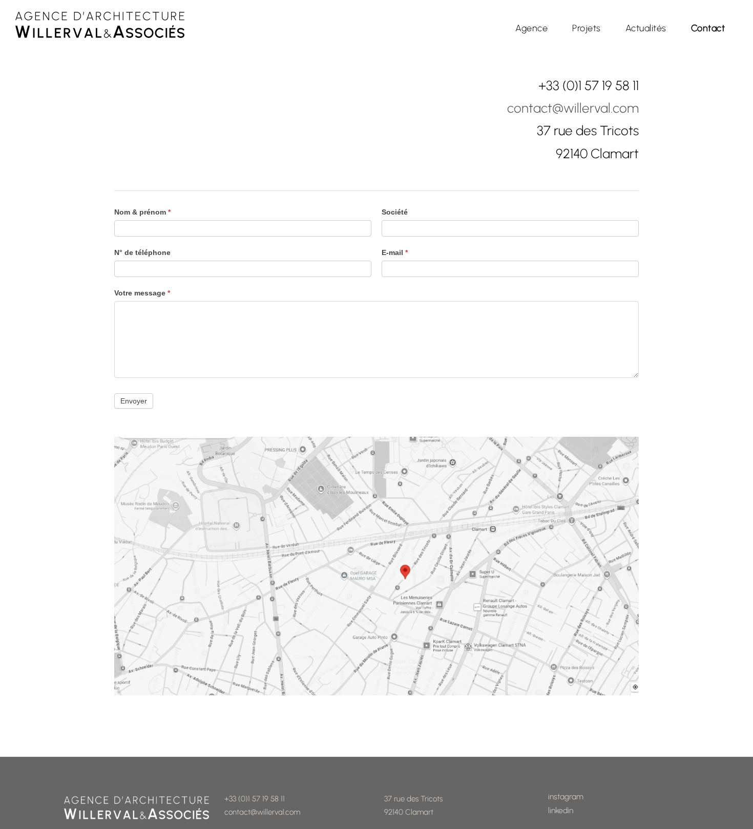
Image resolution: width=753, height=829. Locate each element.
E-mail (395, 252)
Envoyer (133, 401)
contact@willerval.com (573, 108)
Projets (586, 28)
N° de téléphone (142, 252)
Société (395, 212)
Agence (531, 28)
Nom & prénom (142, 212)
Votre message (142, 293)
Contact (708, 28)
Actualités (645, 28)
